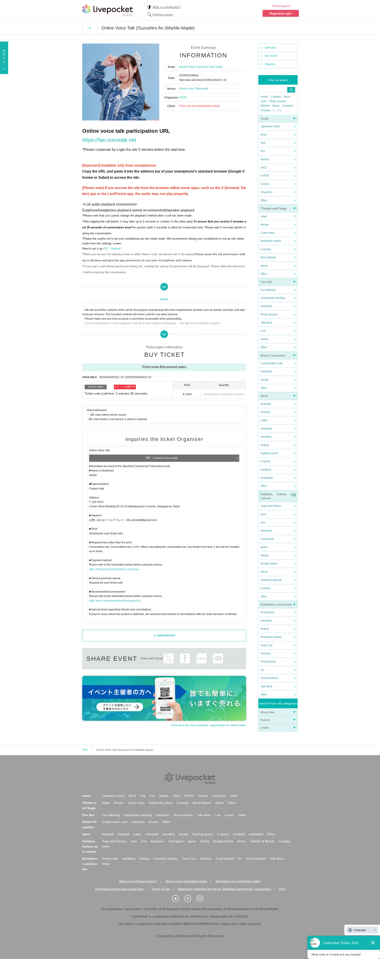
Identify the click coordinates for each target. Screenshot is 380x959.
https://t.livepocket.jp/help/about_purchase (114, 569)
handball (266, 469)
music (265, 118)
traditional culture (271, 240)
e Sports (265, 461)
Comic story (268, 232)
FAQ (282, 889)
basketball (267, 477)
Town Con (267, 645)
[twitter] (178, 898)
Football (265, 412)
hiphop (265, 159)
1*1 (279, 110)
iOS (105, 248)
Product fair (267, 612)
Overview (270, 47)
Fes (263, 151)
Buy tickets (271, 55)
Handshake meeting (273, 298)
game (264, 547)
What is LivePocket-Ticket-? (138, 881)
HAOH (183, 97)
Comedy (276, 96)
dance (264, 265)
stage (264, 216)
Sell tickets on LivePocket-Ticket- (238, 881)
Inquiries (270, 64)
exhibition (266, 306)
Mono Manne (268, 257)
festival (265, 628)
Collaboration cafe (272, 363)
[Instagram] (202, 898)
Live (263, 330)
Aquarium (266, 530)
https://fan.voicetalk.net (109, 140)
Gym (263, 514)
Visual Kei (267, 192)
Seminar (266, 653)
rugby (264, 420)
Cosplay (265, 110)
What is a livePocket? (167, 7)
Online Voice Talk (189, 88)
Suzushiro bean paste (209, 66)
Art (262, 669)
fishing (265, 555)
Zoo (263, 522)
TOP (85, 750)
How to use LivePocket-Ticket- (187, 881)
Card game (267, 538)
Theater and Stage (274, 208)
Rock (264, 134)
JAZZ (264, 167)
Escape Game (269, 563)
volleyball (266, 428)
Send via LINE (201, 658)
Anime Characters (273, 355)
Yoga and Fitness (271, 506)
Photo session (277, 101)
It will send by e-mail (218, 658)
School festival (269, 678)
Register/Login (281, 13)
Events (265, 720)
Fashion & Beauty (271, 580)
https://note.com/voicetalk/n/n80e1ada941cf (115, 600)
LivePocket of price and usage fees (119, 889)
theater (265, 224)
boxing (265, 445)
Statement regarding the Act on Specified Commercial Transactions (224, 889)
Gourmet (287, 105)
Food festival (268, 661)
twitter (169, 658)
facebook (185, 658)
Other (264, 200)
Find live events (163, 14)
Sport (264, 396)
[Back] (89, 28)
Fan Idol (266, 282)
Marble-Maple (187, 66)
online (264, 96)
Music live (267, 712)
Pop (263, 142)
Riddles (265, 105)
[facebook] (190, 898)
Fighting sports (269, 453)
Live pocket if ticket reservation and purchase (107, 10)
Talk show (266, 322)
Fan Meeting (268, 289)
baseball (266, 404)
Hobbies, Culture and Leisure (90, 846)
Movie (276, 105)
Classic (265, 184)
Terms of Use (161, 889)
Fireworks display (271, 637)
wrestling (266, 436)
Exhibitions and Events (276, 604)
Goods (265, 339)
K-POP (265, 175)
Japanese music (270, 126)
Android (116, 248)
